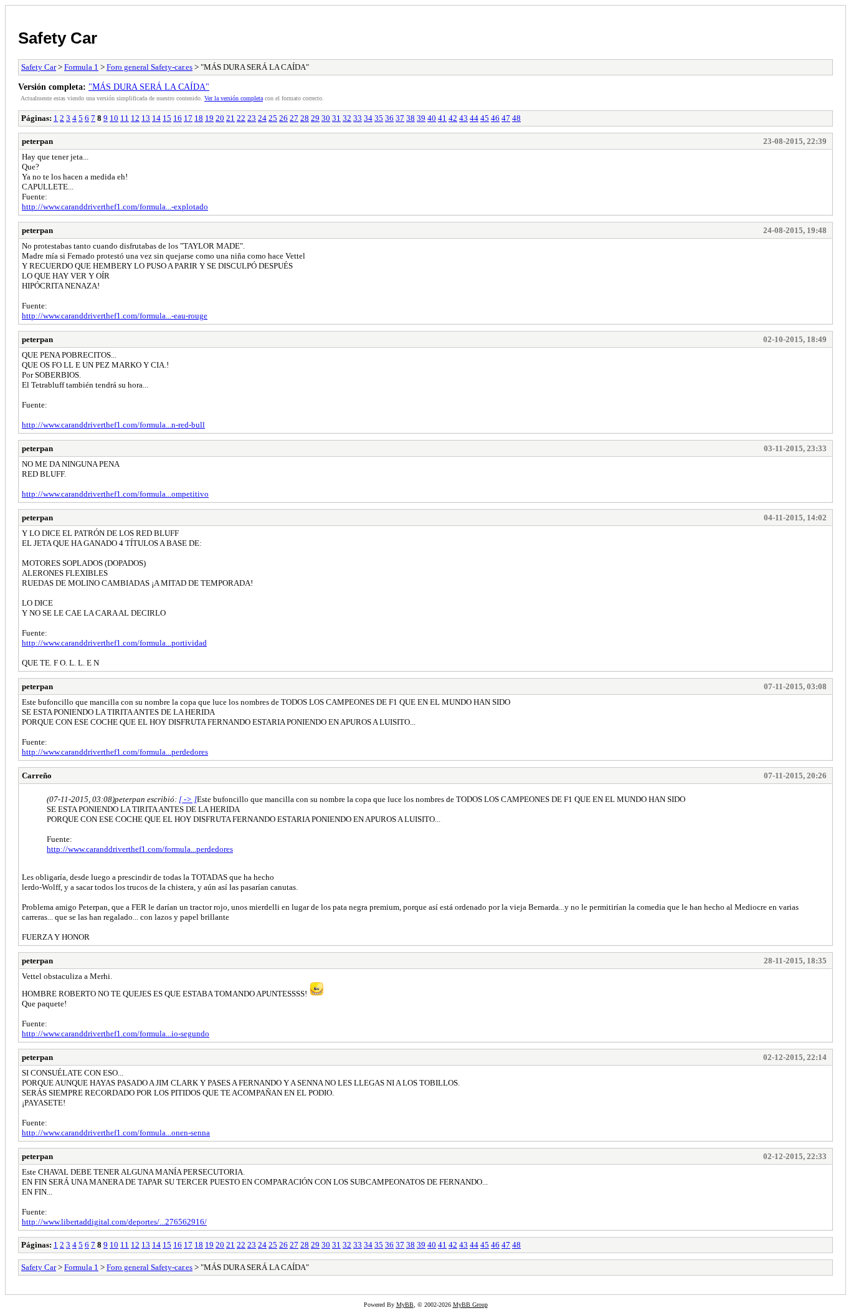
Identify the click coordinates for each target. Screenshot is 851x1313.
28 (304, 118)
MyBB (405, 1304)
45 (484, 118)
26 (283, 118)
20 (220, 118)
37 (400, 118)
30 (325, 118)
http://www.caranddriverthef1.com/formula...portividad (114, 642)
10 (114, 118)
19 (209, 118)
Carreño (37, 775)
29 (315, 118)
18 (198, 118)
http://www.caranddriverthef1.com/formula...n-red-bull (113, 424)
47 (506, 118)
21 (230, 118)
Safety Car (57, 38)
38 (410, 118)
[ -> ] (188, 799)
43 (463, 118)
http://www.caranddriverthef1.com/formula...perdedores (115, 752)
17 (188, 118)
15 (167, 118)
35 (378, 118)
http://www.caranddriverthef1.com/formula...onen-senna (116, 1132)
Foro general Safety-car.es (150, 67)
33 (357, 118)
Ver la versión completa (233, 98)
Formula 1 (81, 67)
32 (347, 118)
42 (453, 118)
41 (442, 118)
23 (251, 118)
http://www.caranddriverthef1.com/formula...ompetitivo (115, 494)
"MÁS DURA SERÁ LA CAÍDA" (148, 87)
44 (474, 118)
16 (177, 118)
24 (262, 118)
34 (368, 118)
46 (495, 118)
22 (241, 118)
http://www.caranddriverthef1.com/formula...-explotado (115, 206)
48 (516, 118)
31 (336, 118)
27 (294, 118)
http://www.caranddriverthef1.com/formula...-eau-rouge (114, 315)
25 (273, 118)
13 (145, 118)
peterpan (37, 141)
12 (135, 118)
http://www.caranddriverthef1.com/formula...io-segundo (115, 1033)
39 (421, 118)
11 (124, 118)
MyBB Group (470, 1304)
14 (156, 118)
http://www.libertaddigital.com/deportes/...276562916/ (114, 1221)
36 (389, 118)
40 (431, 118)
